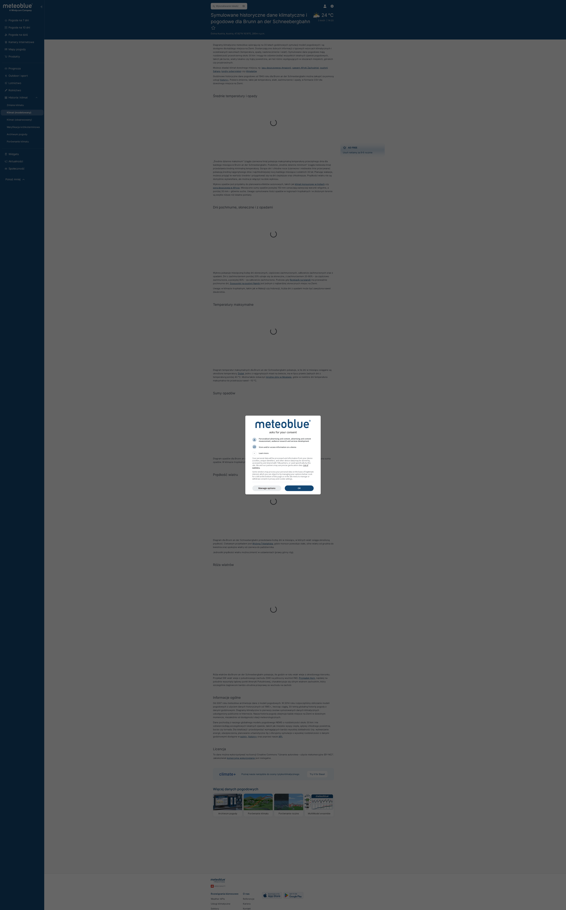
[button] (283, 453)
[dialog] (283, 455)
